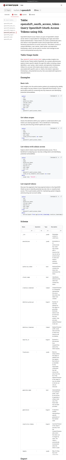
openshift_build (8, 23)
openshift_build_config (10, 25)
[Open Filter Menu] (31, 230)
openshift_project (8, 34)
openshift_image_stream (10, 30)
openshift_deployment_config (10, 28)
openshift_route (8, 37)
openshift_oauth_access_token (10, 32)
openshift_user (8, 39)
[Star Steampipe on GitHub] (37, 10)
